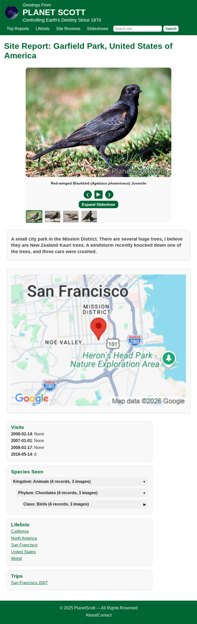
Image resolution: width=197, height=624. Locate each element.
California (20, 531)
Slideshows (97, 28)
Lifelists (43, 28)
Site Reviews (68, 28)
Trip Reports (18, 28)
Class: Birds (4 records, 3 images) (56, 504)
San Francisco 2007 (29, 583)
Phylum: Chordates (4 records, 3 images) (57, 493)
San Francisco (24, 545)
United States (23, 552)
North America (24, 538)
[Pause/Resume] (98, 194)
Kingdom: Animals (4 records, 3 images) (52, 481)
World (16, 558)
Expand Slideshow (98, 204)
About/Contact (99, 615)
